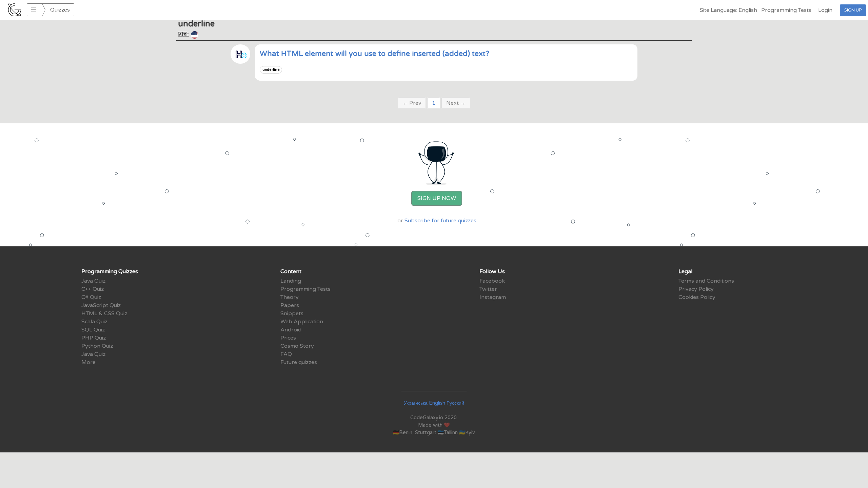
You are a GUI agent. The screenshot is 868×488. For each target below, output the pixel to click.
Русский (455, 403)
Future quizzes (298, 362)
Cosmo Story (297, 346)
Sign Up (853, 10)
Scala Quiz (94, 321)
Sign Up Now (436, 198)
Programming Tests (786, 10)
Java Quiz (93, 281)
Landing (290, 281)
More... (90, 362)
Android (290, 329)
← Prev (411, 103)
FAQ (286, 354)
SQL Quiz (93, 329)
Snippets (291, 313)
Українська (416, 403)
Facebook (492, 281)
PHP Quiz (93, 337)
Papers (289, 305)
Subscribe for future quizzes (440, 220)
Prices (288, 337)
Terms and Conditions (706, 281)
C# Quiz (91, 297)
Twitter (488, 289)
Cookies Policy (696, 297)
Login (825, 10)
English (437, 403)
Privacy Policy (696, 289)
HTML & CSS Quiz (104, 313)
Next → (456, 103)
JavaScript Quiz (101, 305)
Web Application (301, 321)
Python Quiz (97, 346)
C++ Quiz (92, 289)
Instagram (492, 297)
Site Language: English (728, 10)
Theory (289, 297)
